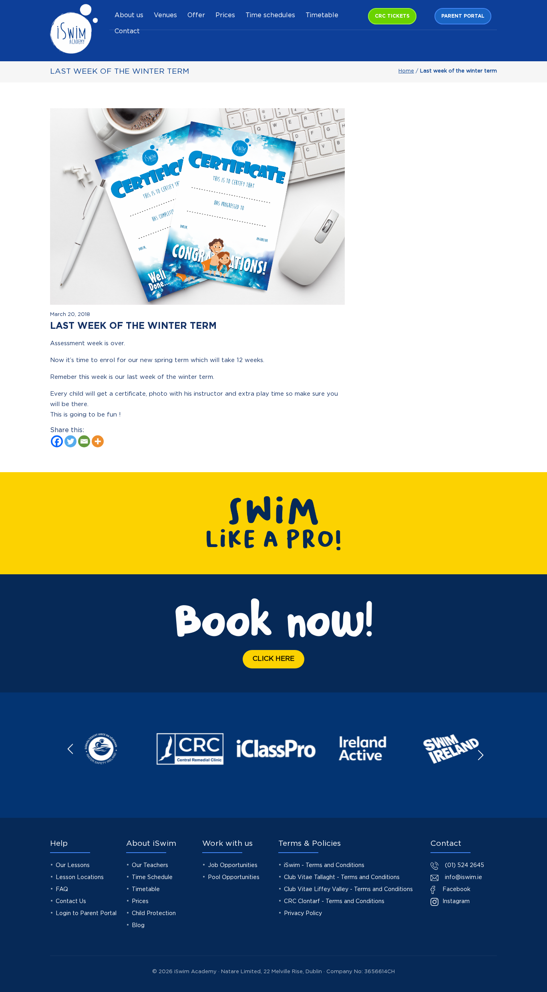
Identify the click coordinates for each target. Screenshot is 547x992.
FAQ (62, 889)
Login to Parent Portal (86, 913)
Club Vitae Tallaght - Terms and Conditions (342, 877)
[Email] (84, 441)
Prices (225, 15)
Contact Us (71, 901)
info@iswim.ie (463, 877)
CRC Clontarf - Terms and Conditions (334, 901)
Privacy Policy (303, 913)
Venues (165, 15)
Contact (127, 31)
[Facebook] (57, 441)
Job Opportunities (232, 865)
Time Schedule (152, 877)
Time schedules (270, 15)
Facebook (456, 889)
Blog (138, 925)
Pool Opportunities (233, 877)
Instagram (455, 901)
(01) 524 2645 (464, 865)
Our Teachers (150, 865)
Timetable (322, 15)
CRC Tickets (392, 16)
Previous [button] (70, 749)
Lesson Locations (80, 877)
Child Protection (154, 913)
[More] (98, 441)
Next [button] (480, 755)
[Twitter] (70, 441)
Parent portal (463, 16)
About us (129, 15)
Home (406, 71)
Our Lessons (73, 865)
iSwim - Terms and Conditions (324, 865)
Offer (196, 15)
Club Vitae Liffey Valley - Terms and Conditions (348, 889)
